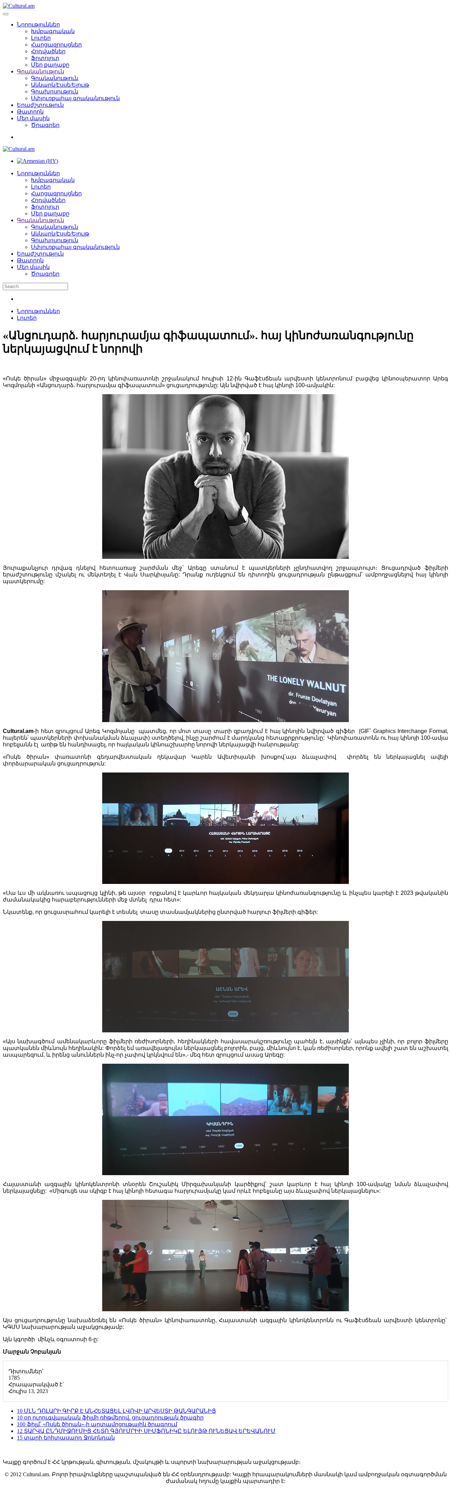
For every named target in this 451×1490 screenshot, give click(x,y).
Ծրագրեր (45, 125)
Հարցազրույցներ (56, 45)
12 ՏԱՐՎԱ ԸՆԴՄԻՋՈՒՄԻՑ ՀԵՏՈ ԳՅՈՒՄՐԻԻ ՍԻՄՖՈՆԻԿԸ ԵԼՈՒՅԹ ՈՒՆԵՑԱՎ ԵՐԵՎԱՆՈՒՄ (146, 1431)
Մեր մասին (33, 118)
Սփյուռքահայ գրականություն (75, 98)
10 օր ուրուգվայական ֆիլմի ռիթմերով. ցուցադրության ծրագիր (110, 1418)
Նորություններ (38, 25)
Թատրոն (30, 112)
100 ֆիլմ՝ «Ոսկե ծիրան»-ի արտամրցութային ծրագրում (97, 1424)
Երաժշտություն (40, 105)
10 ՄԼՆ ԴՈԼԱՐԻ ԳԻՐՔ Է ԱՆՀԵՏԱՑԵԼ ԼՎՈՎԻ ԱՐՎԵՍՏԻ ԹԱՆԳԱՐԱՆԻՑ (116, 1411)
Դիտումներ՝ (25, 1371)
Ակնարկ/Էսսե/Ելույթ (60, 85)
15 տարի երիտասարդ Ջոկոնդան (66, 1438)
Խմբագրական (53, 31)
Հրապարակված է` (36, 1384)
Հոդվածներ (48, 51)
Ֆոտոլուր (45, 58)
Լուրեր (41, 38)
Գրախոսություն (54, 91)
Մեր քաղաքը (50, 65)
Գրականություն (40, 71)
